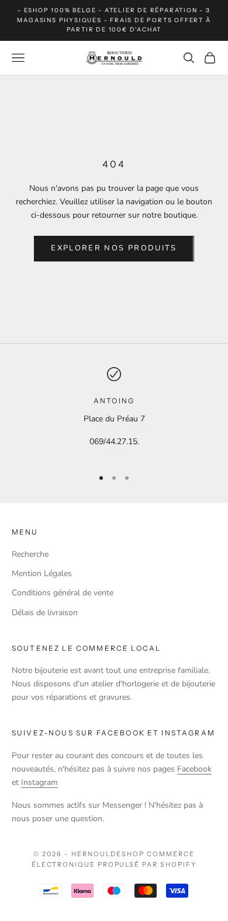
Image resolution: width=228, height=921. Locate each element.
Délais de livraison (45, 612)
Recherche (30, 554)
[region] (114, 412)
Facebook (194, 769)
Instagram (39, 782)
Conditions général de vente (62, 592)
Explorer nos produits (114, 248)
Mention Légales (42, 573)
